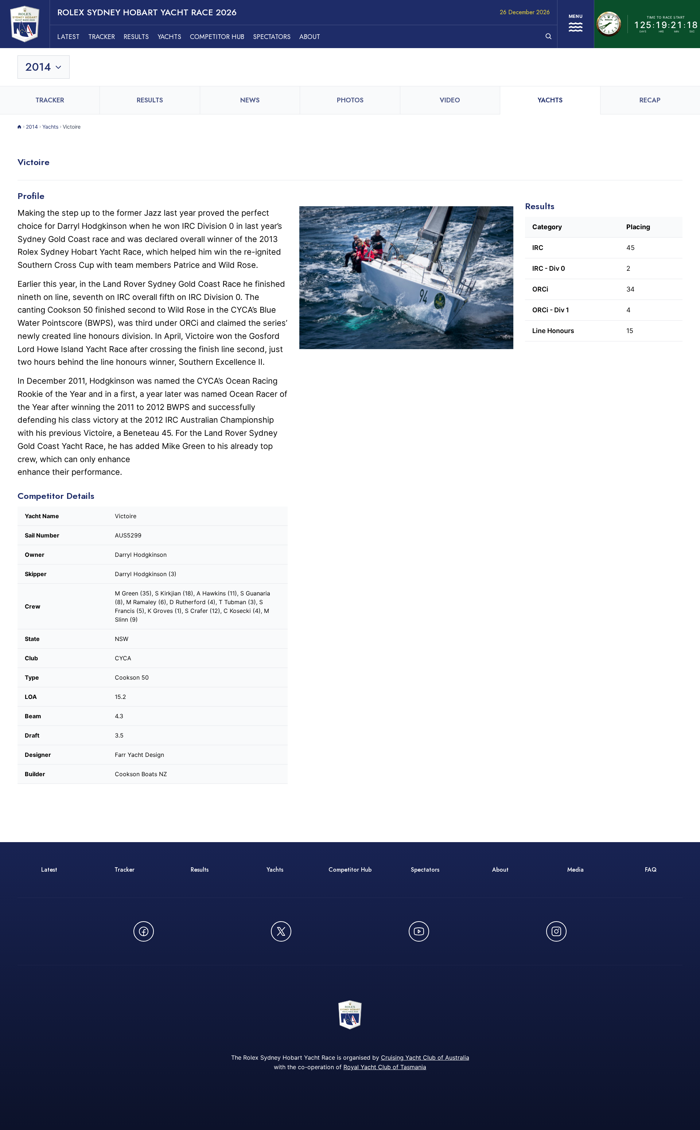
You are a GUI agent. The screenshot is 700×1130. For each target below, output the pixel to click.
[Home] (20, 127)
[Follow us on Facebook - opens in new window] (143, 931)
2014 (32, 127)
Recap (650, 100)
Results (136, 37)
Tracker (101, 37)
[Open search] (548, 36)
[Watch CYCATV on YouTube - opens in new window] (419, 931)
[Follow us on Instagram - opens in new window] (556, 931)
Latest (68, 37)
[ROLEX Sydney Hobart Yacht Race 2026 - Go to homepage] (24, 24)
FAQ (651, 869)
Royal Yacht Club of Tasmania (384, 1067)
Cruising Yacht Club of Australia (425, 1057)
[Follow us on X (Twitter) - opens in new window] (281, 931)
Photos (350, 100)
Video (450, 100)
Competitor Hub (217, 37)
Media (575, 869)
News (250, 100)
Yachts (169, 37)
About (309, 37)
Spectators (272, 37)
